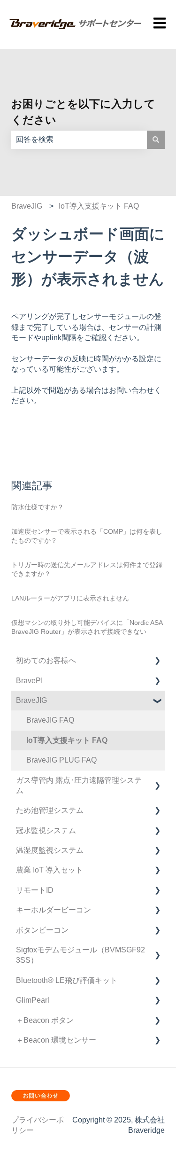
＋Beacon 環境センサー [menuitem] (56, 1040)
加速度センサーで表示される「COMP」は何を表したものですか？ (86, 536)
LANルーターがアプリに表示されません (70, 598)
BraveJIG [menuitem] (31, 700)
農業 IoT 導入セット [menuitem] (49, 870)
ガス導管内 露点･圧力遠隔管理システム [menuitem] (79, 785)
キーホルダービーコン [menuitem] (53, 910)
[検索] (156, 139)
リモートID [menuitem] (35, 890)
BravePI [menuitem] (29, 681)
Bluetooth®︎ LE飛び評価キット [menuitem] (66, 980)
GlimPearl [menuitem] (32, 1000)
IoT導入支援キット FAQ (99, 206)
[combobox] (79, 139)
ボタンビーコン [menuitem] (42, 930)
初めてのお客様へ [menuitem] (46, 660)
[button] (157, 661)
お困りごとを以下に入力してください (83, 112)
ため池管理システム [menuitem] (50, 810)
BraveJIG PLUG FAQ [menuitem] (61, 760)
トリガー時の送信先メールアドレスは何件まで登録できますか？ (86, 569)
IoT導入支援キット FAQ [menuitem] (66, 740)
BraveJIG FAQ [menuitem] (50, 720)
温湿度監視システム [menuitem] (50, 850)
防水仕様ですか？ (37, 507)
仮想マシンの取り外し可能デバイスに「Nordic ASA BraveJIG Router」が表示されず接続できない (86, 627)
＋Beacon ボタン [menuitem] (45, 1020)
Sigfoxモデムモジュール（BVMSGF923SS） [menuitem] (80, 955)
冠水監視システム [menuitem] (46, 830)
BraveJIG (26, 206)
